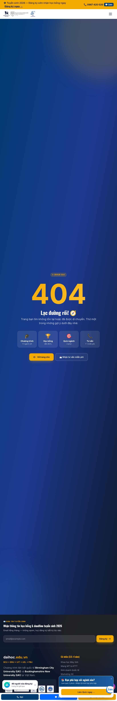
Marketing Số (67, 674)
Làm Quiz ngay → (86, 692)
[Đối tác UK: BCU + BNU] (15, 14)
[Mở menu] (110, 14)
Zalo (60, 697)
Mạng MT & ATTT (69, 666)
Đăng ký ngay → (14, 6)
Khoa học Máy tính (69, 662)
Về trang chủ (43, 357)
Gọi (21, 697)
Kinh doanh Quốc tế (70, 670)
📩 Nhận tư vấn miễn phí (71, 357)
